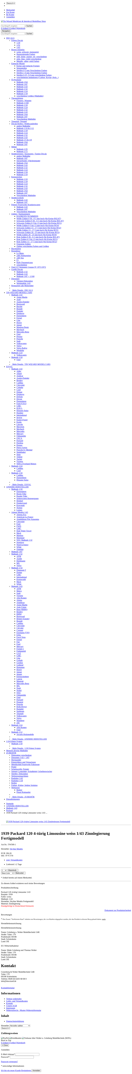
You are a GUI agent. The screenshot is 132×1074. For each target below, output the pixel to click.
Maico (19, 591)
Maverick (20, 427)
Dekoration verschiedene (21, 755)
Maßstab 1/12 (16, 732)
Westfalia (20, 350)
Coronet (19, 630)
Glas (18, 320)
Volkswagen (21, 343)
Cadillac (19, 383)
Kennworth (21, 579)
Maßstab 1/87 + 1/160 (25, 276)
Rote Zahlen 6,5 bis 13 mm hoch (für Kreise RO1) (37, 239)
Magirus (19, 535)
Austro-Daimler (22, 302)
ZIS (18, 723)
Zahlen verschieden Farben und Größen (32, 246)
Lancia (19, 679)
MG (18, 563)
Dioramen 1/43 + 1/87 (20, 757)
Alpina (19, 600)
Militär (14, 147)
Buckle (19, 306)
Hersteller (5, 1026)
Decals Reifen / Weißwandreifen (24, 124)
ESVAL (9, 366)
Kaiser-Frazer (22, 420)
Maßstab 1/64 (22, 82)
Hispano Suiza (22, 410)
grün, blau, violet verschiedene (28, 59)
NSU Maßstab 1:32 (24, 540)
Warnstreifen (21, 68)
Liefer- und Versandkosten (17, 1001)
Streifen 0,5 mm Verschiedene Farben (31, 70)
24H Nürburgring (23, 255)
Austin (19, 558)
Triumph (19, 713)
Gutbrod (19, 665)
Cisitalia (19, 387)
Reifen (14, 783)
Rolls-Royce (21, 707)
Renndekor (15, 251)
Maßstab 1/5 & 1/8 (24, 140)
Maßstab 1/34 (16, 568)
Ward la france (22, 545)
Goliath (19, 660)
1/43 (18, 47)
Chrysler (19, 628)
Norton (19, 508)
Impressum (10, 1008)
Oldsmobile (21, 436)
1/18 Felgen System (14, 741)
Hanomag (20, 667)
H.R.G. (19, 408)
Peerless (19, 443)
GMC (18, 406)
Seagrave (20, 542)
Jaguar (19, 325)
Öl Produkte (16, 80)
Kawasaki (20, 505)
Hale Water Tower (23, 531)
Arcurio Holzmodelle (25, 734)
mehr (104, 919)
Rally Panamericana (24, 262)
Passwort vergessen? (9, 1062)
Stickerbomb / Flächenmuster (28, 161)
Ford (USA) (21, 404)
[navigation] (6, 1040)
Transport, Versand (19, 121)
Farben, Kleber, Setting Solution (24, 785)
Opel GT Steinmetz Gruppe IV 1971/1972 (28, 267)
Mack (18, 533)
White (18, 547)
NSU (18, 693)
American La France (24, 517)
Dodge (19, 572)
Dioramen (15, 279)
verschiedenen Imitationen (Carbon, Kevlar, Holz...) (37, 77)
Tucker (19, 459)
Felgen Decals (17, 40)
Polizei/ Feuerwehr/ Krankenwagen (25, 205)
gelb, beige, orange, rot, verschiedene (31, 57)
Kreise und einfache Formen (28, 66)
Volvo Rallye (21, 348)
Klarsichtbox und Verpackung (23, 762)
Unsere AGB (11, 1006)
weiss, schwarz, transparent (27, 52)
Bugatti (19, 309)
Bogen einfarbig (17, 50)
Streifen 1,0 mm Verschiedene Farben (31, 73)
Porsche (19, 339)
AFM (18, 556)
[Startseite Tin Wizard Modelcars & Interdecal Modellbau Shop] (23, 21)
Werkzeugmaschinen (19, 776)
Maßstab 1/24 (22, 91)
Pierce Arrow (21, 447)
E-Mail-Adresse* (8, 1054)
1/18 (18, 43)
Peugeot (19, 702)
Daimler (19, 311)
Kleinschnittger (22, 676)
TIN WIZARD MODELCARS (19, 292)
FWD (18, 526)
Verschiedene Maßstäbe (26, 119)
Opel (18, 334)
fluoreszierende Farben (25, 54)
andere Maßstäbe (23, 126)
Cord (18, 390)
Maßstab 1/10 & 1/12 (25, 128)
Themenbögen (17, 98)
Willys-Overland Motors (26, 464)
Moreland (20, 538)
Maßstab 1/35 (22, 149)
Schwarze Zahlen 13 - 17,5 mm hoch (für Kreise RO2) (38, 228)
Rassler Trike (21, 496)
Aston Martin (21, 297)
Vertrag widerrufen (14, 999)
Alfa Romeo (21, 598)
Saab (18, 341)
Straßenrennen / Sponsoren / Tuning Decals (29, 154)
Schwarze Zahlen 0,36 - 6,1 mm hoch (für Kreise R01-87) (40, 221)
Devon (19, 399)
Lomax (19, 510)
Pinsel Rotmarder (23, 792)
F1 (17, 260)
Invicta (19, 417)
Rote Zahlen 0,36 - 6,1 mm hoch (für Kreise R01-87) (38, 237)
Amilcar (19, 376)
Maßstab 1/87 (22, 84)
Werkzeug (15, 788)
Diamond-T (21, 570)
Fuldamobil (21, 651)
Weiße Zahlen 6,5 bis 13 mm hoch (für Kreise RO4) (37, 225)
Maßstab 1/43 (22, 87)
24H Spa (20, 258)
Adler (18, 371)
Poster (13, 767)
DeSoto (19, 397)
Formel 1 (20, 649)
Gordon (19, 663)
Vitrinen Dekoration (24, 281)
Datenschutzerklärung (15, 1021)
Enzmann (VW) (23, 633)
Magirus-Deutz (22, 327)
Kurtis (19, 422)
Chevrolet (20, 385)
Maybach (20, 329)
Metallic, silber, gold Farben (27, 61)
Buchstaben (16, 249)
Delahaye (20, 313)
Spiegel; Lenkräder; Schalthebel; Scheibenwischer (31, 771)
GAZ (18, 653)
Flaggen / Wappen (23, 100)
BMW (19, 614)
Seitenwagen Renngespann (27, 498)
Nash (18, 688)
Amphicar (20, 602)
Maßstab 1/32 (22, 89)
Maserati (19, 681)
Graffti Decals (17, 269)
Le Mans (20, 253)
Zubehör (19, 549)
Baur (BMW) (21, 609)
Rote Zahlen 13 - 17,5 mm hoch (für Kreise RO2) (36, 242)
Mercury (19, 434)
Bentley (19, 380)
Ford (18, 524)
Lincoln (19, 424)
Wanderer (20, 720)
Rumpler (20, 709)
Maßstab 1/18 (22, 94)
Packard (19, 441)
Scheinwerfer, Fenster (20, 769)
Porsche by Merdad (24, 450)
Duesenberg (21, 316)
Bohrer (19, 790)
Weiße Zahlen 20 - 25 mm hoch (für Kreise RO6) (36, 235)
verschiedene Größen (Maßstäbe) (29, 96)
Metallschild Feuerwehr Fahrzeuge (25, 764)
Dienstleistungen (13, 799)
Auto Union (21, 607)
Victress (19, 461)
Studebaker (21, 452)
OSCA (19, 438)
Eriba (18, 635)
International (21, 415)
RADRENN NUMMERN (27, 216)
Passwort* (5, 1057)
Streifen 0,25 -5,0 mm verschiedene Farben (34, 75)
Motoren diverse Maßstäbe (17, 750)
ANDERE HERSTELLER (17, 487)
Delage (19, 392)
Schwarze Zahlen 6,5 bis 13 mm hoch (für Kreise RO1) (39, 223)
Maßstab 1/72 (22, 151)
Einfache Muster (18, 63)
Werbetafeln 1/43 (23, 283)
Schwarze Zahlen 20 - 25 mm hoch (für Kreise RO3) (38, 232)
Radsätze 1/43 (17, 778)
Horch (19, 323)
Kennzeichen (16, 177)
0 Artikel (5, 28)
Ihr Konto (10, 14)
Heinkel (19, 501)
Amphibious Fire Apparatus (27, 519)
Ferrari (19, 318)
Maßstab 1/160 (22, 103)
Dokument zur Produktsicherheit (118, 910)
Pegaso (19, 336)
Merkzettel (10, 10)
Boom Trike (21, 494)
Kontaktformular (8, 988)
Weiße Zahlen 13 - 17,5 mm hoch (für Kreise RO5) (37, 230)
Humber (19, 413)
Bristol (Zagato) (22, 619)
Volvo (18, 346)
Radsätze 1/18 (17, 781)
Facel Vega (21, 637)
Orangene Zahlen (23, 244)
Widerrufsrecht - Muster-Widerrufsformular (23, 1010)
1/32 (18, 45)
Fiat (18, 642)
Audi (18, 299)
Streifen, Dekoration (19, 774)
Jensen (19, 674)
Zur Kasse (10, 12)
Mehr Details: (22, 290)
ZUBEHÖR (11, 753)
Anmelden (10, 17)
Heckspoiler (16, 760)
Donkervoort (21, 503)
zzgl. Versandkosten (14, 860)
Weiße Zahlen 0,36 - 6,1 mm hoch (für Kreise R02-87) (38, 218)
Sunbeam (20, 711)
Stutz (18, 454)
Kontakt (9, 1003)
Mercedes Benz (22, 332)
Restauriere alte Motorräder (22, 286)
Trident (19, 457)
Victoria (19, 596)
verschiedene (21, 265)
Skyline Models (16, 849)
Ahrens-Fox (21, 515)
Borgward (20, 304)
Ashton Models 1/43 (19, 512)
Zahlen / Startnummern (20, 214)
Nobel (19, 690)
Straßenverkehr (17, 198)
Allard (19, 373)
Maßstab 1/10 (22, 174)
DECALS (10, 38)
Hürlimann (20, 561)
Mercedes (20, 431)
